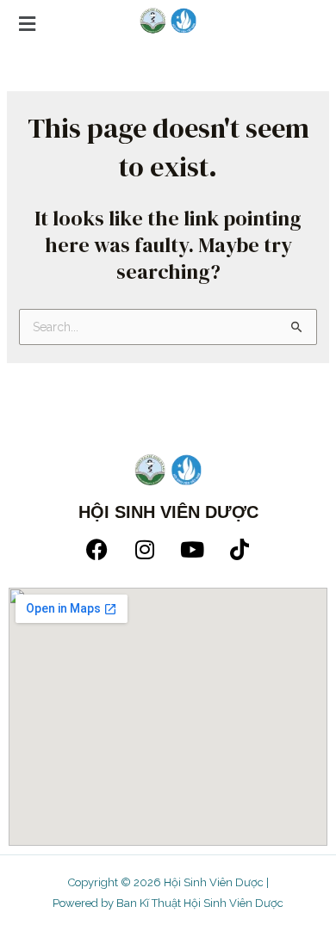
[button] (168, 24)
